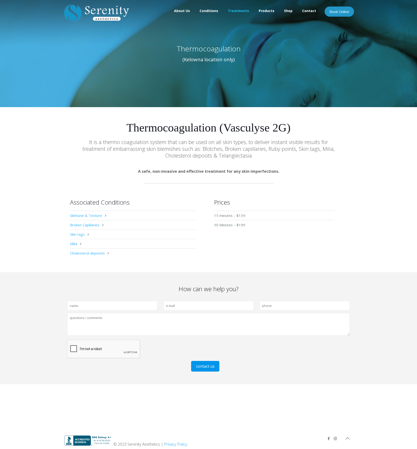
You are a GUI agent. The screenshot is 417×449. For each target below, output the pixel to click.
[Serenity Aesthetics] (96, 12)
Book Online (339, 11)
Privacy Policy (175, 444)
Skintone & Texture (86, 215)
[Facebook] (328, 438)
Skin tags (77, 234)
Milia (73, 243)
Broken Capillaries (84, 224)
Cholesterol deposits (87, 253)
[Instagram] (335, 438)
